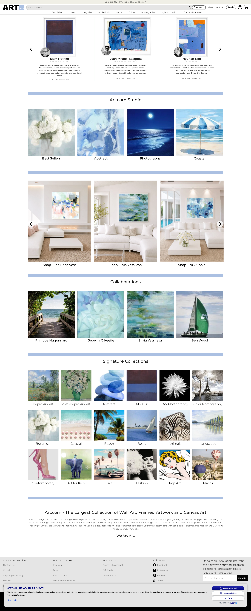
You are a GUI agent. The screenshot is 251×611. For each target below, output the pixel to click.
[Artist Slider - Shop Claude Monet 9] (192, 221)
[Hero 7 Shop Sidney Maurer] (59, 49)
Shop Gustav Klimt (125, 265)
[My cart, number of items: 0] (246, 7)
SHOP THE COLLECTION (60, 79)
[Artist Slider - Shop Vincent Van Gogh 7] (59, 221)
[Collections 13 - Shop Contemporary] (43, 464)
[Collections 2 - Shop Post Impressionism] (76, 385)
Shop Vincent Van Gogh (59, 265)
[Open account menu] (222, 7)
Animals (175, 443)
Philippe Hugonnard (51, 340)
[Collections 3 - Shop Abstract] (109, 385)
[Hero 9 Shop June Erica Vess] (192, 49)
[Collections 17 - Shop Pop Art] (174, 464)
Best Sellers (51, 158)
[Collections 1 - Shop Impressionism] (43, 385)
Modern (142, 404)
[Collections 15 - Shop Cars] (109, 464)
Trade (231, 7)
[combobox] (107, 7)
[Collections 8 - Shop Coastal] (76, 425)
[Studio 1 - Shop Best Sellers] (51, 132)
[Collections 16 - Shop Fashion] (142, 464)
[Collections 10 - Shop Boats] (142, 425)
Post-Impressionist (76, 404)
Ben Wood (199, 340)
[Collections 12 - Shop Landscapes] (207, 425)
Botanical (43, 443)
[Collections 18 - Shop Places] (207, 464)
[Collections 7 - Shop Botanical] (43, 425)
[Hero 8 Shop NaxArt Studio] (125, 49)
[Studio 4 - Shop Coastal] (199, 132)
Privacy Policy (12, 600)
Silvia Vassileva (150, 340)
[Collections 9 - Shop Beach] (109, 425)
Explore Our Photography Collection (125, 2)
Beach (109, 443)
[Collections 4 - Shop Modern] (142, 385)
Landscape (207, 443)
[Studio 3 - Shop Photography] (150, 132)
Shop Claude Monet (191, 265)
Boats (142, 443)
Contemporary (43, 483)
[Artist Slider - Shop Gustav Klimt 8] (125, 221)
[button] (125, 2)
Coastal (199, 158)
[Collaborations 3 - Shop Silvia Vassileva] (150, 314)
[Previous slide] (31, 49)
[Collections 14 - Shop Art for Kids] (76, 464)
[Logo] (13, 7)
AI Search (200, 7)
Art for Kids (76, 483)
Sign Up (242, 578)
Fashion (142, 483)
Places (208, 483)
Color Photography (207, 404)
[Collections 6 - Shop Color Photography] (207, 385)
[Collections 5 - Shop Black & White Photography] (174, 385)
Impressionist (43, 404)
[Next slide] (220, 49)
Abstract (101, 158)
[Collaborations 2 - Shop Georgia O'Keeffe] (100, 314)
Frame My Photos (193, 12)
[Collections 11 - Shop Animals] (174, 425)
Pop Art (175, 483)
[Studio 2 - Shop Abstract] (100, 132)
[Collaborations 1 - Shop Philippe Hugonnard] (51, 314)
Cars (109, 483)
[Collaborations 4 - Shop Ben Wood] (199, 314)
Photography (150, 158)
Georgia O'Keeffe (100, 340)
